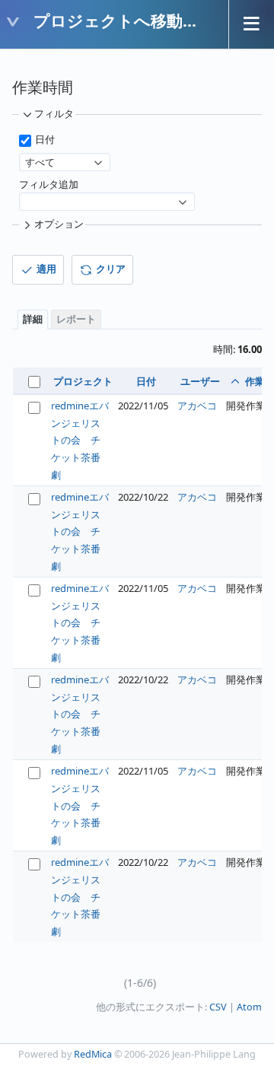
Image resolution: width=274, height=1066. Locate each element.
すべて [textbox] (40, 162)
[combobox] (64, 162)
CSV (218, 1007)
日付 (44, 139)
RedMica (93, 1054)
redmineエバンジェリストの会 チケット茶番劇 (80, 440)
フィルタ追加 (48, 184)
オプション (59, 224)
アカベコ (197, 405)
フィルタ (54, 113)
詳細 (33, 319)
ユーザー (200, 381)
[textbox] (99, 194)
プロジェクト (83, 381)
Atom (249, 1007)
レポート (76, 319)
